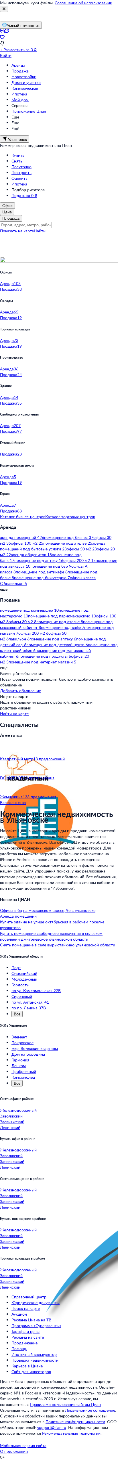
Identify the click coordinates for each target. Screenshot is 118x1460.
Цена (7, 212)
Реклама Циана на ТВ (31, 1320)
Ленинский (10, 1127)
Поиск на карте (25, 1308)
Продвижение (24, 1343)
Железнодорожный (18, 1110)
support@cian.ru (51, 1427)
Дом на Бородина (28, 1054)
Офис (7, 205)
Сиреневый (21, 996)
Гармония (20, 1060)
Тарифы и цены (25, 1331)
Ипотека (19, 94)
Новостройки (23, 76)
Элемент (19, 1037)
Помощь (19, 1348)
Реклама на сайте (27, 1337)
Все (17, 1014)
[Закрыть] (4, 9)
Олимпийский (24, 973)
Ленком (18, 1065)
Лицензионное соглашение (90, 1410)
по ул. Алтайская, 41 (30, 1002)
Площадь (11, 218)
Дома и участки (26, 82)
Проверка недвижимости (34, 1360)
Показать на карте (17, 231)
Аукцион (19, 1314)
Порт (16, 967)
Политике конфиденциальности (75, 1421)
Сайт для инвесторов (31, 1371)
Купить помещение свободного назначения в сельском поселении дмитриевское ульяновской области (51, 936)
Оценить (19, 178)
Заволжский (11, 1116)
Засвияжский (12, 1121)
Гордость (20, 985)
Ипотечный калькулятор (34, 1354)
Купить (17, 155)
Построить (21, 172)
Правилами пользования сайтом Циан (65, 1404)
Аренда (18, 65)
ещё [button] (3, 589)
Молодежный (24, 979)
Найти (40, 231)
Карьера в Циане (27, 1366)
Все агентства (13, 802)
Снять (16, 161)
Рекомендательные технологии (71, 1433)
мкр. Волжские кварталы (34, 1048)
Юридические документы (35, 1302)
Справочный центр (28, 1297)
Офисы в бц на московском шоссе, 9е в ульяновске (47, 910)
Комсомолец (23, 1077)
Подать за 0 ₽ (24, 195)
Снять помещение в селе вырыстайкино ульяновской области (57, 945)
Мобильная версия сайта (23, 1445)
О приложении (14, 1451)
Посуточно (21, 166)
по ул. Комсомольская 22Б (36, 990)
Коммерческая (24, 88)
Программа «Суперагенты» (36, 1325)
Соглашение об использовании (83, 2)
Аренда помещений (18, 916)
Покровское (22, 1042)
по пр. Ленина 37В (28, 1008)
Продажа (20, 71)
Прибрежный (23, 1071)
